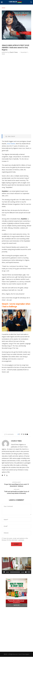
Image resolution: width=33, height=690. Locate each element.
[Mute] (26, 572)
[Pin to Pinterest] (25, 434)
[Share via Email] (27, 434)
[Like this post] (19, 434)
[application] (16, 565)
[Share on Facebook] (21, 434)
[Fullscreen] (29, 572)
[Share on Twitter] (23, 434)
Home (3, 8)
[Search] (31, 2)
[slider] (15, 572)
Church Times (14, 52)
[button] (16, 565)
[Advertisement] (16, 75)
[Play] (4, 572)
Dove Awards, (11, 143)
